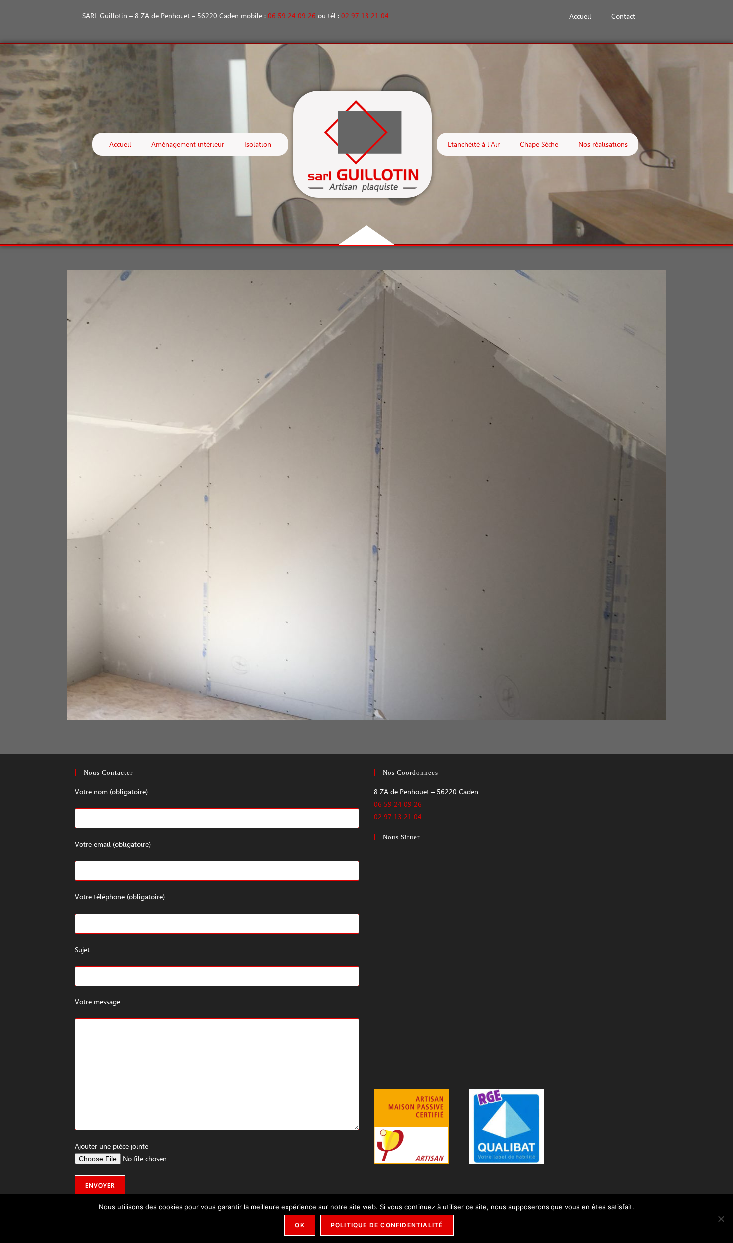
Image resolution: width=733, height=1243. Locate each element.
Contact (623, 16)
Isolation (257, 144)
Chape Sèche (539, 144)
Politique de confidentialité (387, 1225)
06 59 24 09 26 (292, 16)
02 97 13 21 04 (365, 16)
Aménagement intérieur (187, 144)
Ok (299, 1225)
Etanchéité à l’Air (474, 144)
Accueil (580, 16)
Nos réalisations (603, 144)
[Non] (721, 1219)
